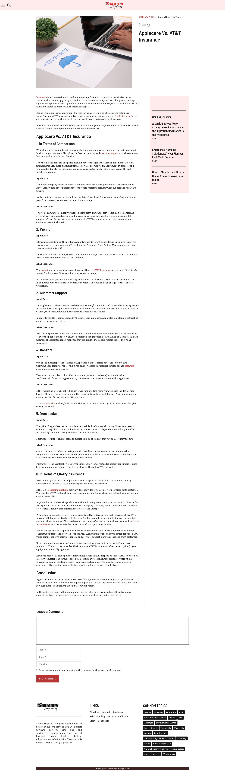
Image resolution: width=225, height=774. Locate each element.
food (181, 712)
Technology (169, 754)
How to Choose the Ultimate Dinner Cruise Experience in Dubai (168, 176)
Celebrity (158, 712)
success (156, 754)
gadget (44, 270)
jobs (180, 717)
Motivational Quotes (166, 723)
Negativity (166, 728)
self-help (181, 738)
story (146, 754)
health (172, 717)
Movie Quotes (151, 728)
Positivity (179, 728)
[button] (9, 5)
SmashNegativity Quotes (156, 749)
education (171, 712)
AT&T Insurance (102, 270)
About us (94, 712)
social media (178, 749)
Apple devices (122, 116)
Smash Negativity (162, 743)
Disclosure (118, 712)
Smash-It (144, 25)
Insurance (41, 97)
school (171, 738)
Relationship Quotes (154, 738)
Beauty (147, 712)
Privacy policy (97, 716)
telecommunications (57, 489)
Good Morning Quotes (155, 717)
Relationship (160, 733)
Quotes (147, 733)
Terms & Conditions (118, 716)
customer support (109, 153)
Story (92, 720)
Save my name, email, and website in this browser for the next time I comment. (80, 670)
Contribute (103, 720)
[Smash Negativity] (114, 5)
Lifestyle (148, 723)
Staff (154, 138)
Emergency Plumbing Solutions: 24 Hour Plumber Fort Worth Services (167, 153)
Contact (106, 712)
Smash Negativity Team (169, 17)
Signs (147, 743)
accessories (49, 403)
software (129, 365)
